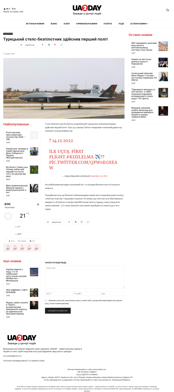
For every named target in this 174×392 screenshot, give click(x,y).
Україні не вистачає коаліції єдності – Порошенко (141, 61)
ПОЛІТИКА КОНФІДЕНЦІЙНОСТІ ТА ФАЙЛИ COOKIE (23, 361)
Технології (8, 34)
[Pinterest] (55, 44)
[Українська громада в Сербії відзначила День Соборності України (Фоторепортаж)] (34, 151)
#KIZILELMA (80, 157)
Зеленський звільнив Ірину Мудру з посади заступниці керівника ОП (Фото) (144, 76)
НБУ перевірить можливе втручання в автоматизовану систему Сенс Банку (144, 46)
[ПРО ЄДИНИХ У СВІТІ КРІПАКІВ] (34, 292)
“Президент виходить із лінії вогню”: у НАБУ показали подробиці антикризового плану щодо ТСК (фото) (143, 94)
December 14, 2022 (98, 176)
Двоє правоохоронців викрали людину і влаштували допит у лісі (17, 189)
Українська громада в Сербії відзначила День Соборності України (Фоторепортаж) (17, 153)
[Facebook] (42, 44)
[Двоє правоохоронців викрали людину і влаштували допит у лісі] (34, 188)
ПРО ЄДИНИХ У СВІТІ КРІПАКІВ (16, 291)
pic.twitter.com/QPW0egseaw (83, 165)
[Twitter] (48, 44)
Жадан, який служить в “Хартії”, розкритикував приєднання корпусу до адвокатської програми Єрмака (17, 308)
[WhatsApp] (61, 44)
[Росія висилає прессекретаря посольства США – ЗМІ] (34, 135)
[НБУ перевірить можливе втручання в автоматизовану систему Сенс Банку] (163, 46)
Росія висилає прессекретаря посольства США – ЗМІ (15, 136)
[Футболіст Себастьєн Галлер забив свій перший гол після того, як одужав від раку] (34, 170)
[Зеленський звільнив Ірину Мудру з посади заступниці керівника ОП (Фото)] (163, 76)
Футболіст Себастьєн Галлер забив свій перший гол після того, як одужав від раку (17, 171)
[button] (167, 10)
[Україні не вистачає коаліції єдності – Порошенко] (163, 62)
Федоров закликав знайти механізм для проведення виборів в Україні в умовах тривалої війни (142, 112)
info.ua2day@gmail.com (12, 356)
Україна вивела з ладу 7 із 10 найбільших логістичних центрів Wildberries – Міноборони (16, 275)
